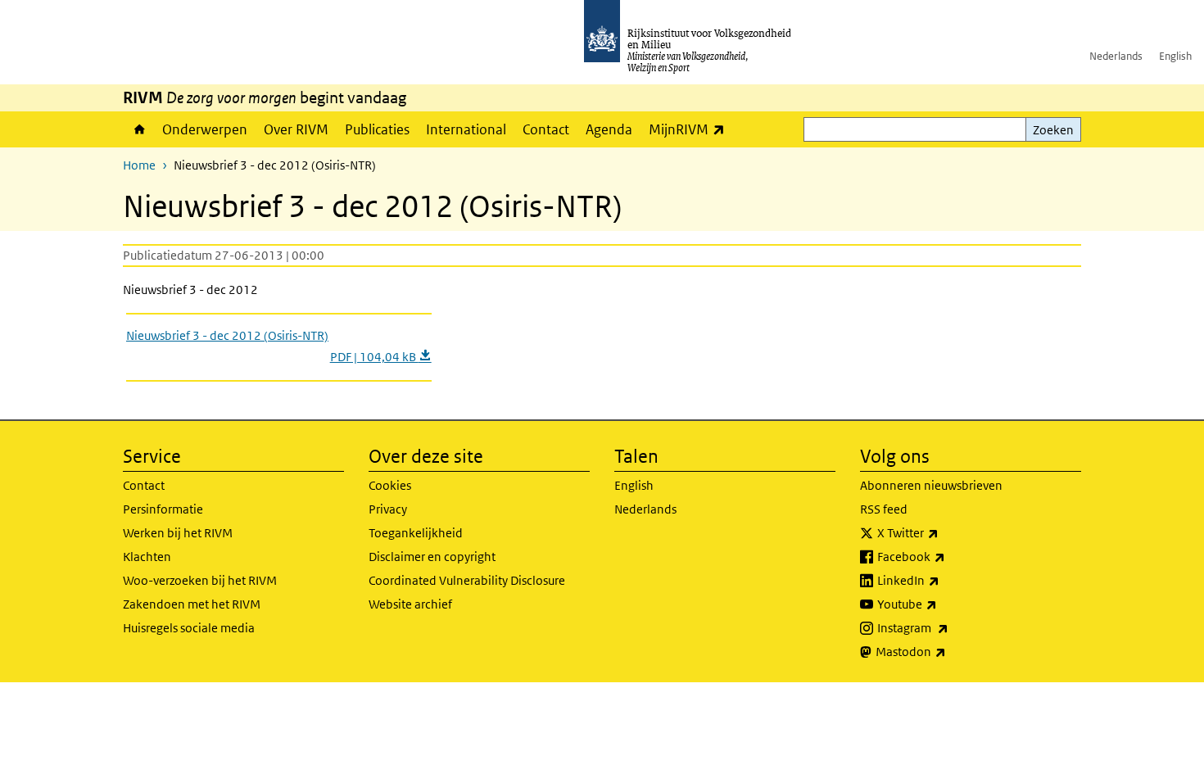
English (1175, 56)
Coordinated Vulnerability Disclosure (467, 580)
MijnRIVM (691, 129)
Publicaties (377, 129)
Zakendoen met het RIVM (191, 604)
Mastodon (947, 651)
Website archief (410, 604)
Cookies (390, 485)
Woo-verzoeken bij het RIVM (200, 580)
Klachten (147, 556)
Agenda (609, 129)
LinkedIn (944, 580)
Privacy (388, 509)
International (466, 129)
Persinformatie (163, 509)
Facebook (947, 556)
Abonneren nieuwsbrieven (931, 485)
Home (138, 129)
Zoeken (1053, 130)
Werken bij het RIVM (178, 533)
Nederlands (1116, 56)
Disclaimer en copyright (432, 556)
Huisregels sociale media (189, 628)
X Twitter (944, 532)
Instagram (949, 627)
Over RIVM (296, 129)
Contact (546, 129)
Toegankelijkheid (416, 533)
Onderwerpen (204, 129)
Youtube (943, 603)
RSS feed (884, 509)
